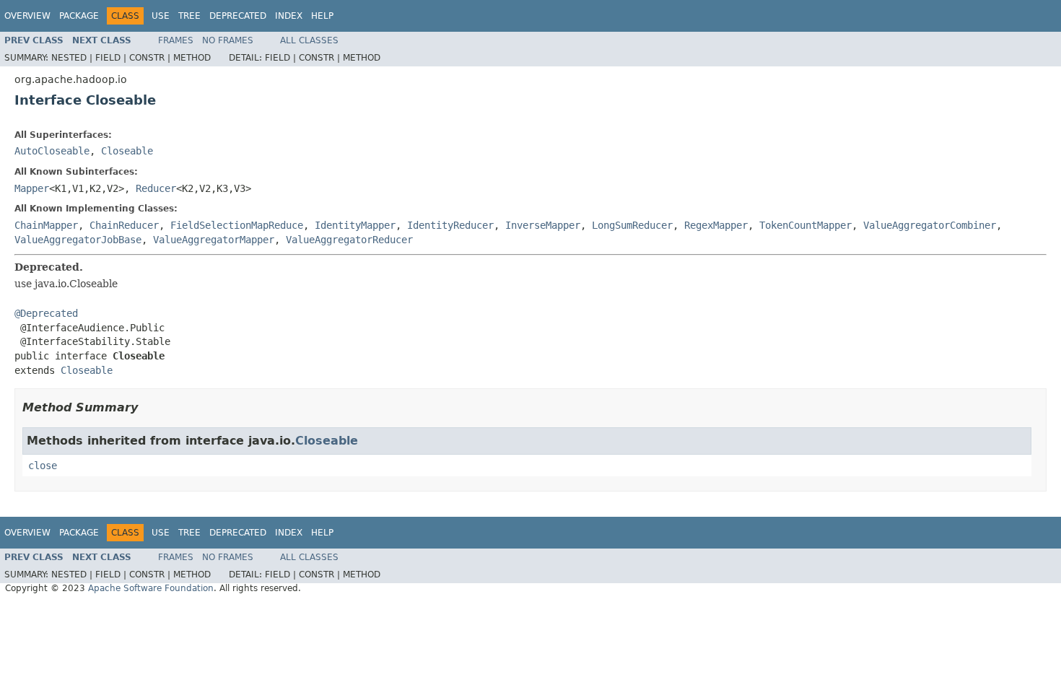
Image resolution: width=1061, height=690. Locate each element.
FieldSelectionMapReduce (236, 225)
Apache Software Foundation (151, 588)
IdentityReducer (450, 225)
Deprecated (237, 16)
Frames (175, 40)
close (42, 465)
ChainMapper (46, 225)
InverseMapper (542, 225)
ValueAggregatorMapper (213, 239)
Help (322, 16)
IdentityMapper (355, 225)
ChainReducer (124, 225)
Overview (27, 16)
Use (161, 16)
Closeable (127, 151)
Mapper (31, 188)
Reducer (156, 188)
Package (79, 16)
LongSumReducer (632, 225)
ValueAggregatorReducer (349, 239)
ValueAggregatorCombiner (929, 225)
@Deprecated (46, 313)
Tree (189, 16)
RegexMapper (716, 225)
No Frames (227, 40)
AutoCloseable (51, 151)
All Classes (309, 40)
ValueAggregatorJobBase (77, 239)
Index (288, 16)
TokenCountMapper (805, 225)
